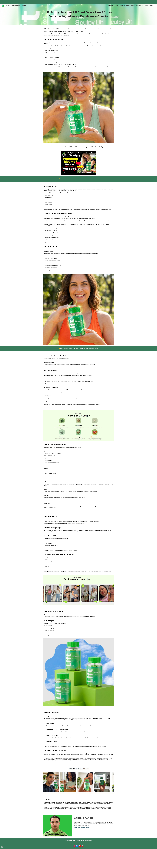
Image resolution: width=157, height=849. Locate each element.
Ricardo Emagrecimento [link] (124, 5)
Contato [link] (116, 5)
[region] (78, 2)
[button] (155, 5)
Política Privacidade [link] (149, 5)
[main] (78, 14)
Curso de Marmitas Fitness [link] (137, 5)
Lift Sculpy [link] (110, 5)
